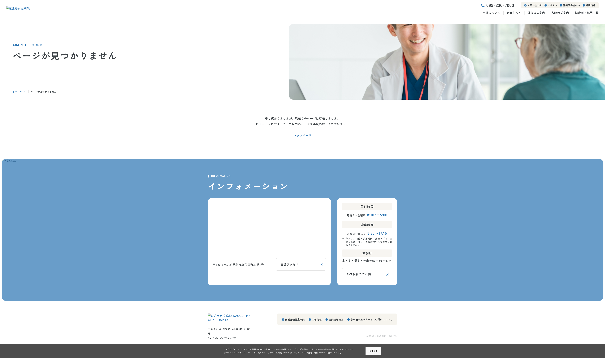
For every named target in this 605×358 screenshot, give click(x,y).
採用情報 (591, 5)
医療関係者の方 (571, 5)
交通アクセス (290, 264)
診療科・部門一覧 (587, 13)
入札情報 (317, 319)
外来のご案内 (536, 13)
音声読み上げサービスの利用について (371, 319)
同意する (373, 351)
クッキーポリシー (238, 352)
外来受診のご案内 (359, 274)
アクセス (552, 5)
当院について (491, 13)
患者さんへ (514, 13)
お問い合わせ (534, 5)
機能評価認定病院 (295, 319)
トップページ (20, 91)
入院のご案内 (560, 13)
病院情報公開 (336, 319)
